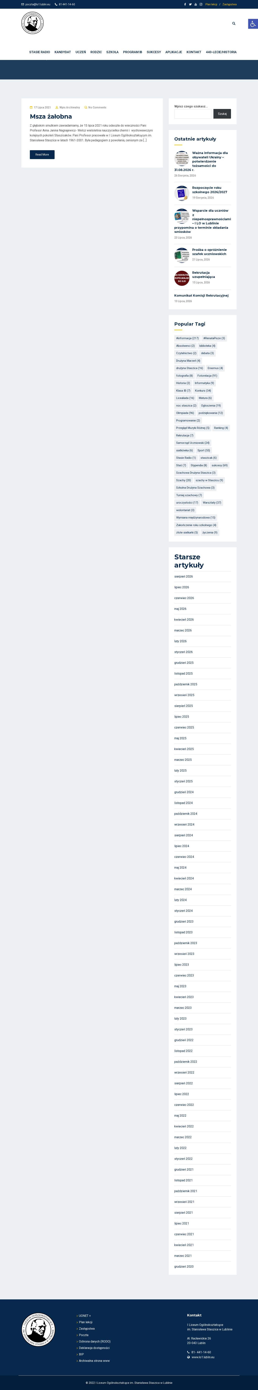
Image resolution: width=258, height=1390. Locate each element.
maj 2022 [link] (180, 1115)
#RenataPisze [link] (214, 338)
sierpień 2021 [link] (183, 1212)
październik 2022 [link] (185, 1061)
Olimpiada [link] (185, 413)
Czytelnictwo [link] (186, 353)
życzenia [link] (209, 532)
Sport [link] (204, 450)
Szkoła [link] (112, 52)
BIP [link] (81, 1354)
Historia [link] (183, 383)
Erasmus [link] (215, 368)
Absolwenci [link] (185, 346)
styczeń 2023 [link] (183, 1029)
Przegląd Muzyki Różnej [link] (192, 428)
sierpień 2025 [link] (183, 706)
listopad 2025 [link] (183, 673)
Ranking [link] (221, 428)
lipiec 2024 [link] (181, 846)
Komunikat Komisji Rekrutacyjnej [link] (201, 295)
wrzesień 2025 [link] (184, 695)
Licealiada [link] (185, 398)
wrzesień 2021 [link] (184, 1202)
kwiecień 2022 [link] (184, 1126)
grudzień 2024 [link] (184, 792)
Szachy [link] (183, 480)
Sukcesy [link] (154, 52)
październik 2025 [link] (185, 684)
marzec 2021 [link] (183, 1256)
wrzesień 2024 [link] (184, 824)
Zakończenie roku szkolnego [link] (196, 525)
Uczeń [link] (81, 52)
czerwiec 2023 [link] (184, 975)
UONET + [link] (85, 1316)
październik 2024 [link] (185, 813)
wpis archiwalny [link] (69, 107)
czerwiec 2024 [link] (184, 857)
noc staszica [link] (186, 405)
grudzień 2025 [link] (184, 663)
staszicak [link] (209, 457)
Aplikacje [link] (173, 52)
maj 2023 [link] (180, 986)
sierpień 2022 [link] (183, 1083)
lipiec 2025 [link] (181, 716)
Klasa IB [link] (183, 390)
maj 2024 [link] (180, 867)
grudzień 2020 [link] (184, 1266)
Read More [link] (42, 154)
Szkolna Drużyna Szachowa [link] (195, 487)
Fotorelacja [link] (207, 375)
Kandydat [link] (63, 52)
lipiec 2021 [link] (181, 1223)
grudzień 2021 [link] (184, 1169)
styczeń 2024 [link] (183, 911)
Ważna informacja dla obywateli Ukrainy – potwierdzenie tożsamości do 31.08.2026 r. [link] (201, 161)
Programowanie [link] (188, 420)
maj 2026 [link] (180, 609)
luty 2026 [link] (180, 641)
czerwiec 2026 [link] (184, 598)
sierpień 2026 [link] (183, 576)
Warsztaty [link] (212, 502)
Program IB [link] (132, 52)
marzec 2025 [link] (183, 760)
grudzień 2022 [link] (184, 1040)
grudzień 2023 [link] (184, 921)
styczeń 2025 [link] (183, 781)
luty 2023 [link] (180, 1018)
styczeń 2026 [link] (183, 652)
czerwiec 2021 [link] (184, 1234)
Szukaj (222, 114)
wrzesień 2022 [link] (184, 1072)
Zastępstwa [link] (229, 4)
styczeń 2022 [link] (183, 1159)
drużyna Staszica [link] (189, 368)
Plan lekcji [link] (211, 4)
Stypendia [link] (199, 465)
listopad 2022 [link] (183, 1051)
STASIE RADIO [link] (39, 52)
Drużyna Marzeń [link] (188, 360)
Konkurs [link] (203, 390)
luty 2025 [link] (180, 770)
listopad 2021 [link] (183, 1180)
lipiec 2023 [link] (181, 964)
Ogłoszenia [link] (211, 405)
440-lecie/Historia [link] (221, 52)
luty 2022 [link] (180, 1148)
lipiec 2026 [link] (181, 587)
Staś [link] (181, 465)
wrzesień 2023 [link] (184, 954)
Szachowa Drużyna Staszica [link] (196, 472)
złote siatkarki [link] (187, 532)
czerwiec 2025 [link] (184, 727)
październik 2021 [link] (185, 1191)
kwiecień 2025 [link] (184, 749)
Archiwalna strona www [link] (94, 1361)
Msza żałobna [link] (51, 116)
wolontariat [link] (185, 510)
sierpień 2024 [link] (183, 835)
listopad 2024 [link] (183, 803)
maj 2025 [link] (180, 738)
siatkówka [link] (184, 450)
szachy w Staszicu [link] (209, 480)
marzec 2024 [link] (183, 889)
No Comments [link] (97, 107)
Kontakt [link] (194, 52)
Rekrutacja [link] (184, 435)
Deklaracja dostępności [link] (94, 1348)
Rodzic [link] (96, 52)
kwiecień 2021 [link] (184, 1245)
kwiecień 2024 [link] (184, 878)
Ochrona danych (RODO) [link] (94, 1341)
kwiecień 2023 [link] (184, 997)
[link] (253, 24)
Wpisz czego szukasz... (191, 106)
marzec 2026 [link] (183, 630)
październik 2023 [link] (185, 943)
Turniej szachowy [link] (189, 495)
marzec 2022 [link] (183, 1137)
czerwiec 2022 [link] (184, 1105)
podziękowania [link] (211, 413)
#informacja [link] (187, 338)
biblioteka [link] (207, 346)
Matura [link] (205, 398)
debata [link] (207, 353)
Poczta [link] (83, 1335)
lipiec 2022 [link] (181, 1094)
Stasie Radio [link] (186, 457)
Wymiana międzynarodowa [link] (195, 517)
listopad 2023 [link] (183, 932)
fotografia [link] (184, 375)
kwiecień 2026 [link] (184, 619)
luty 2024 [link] (180, 900)
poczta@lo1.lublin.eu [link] (37, 4)
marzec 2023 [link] (183, 1008)
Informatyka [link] (204, 383)
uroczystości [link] (187, 502)
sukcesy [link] (220, 465)
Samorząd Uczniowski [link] (192, 443)
